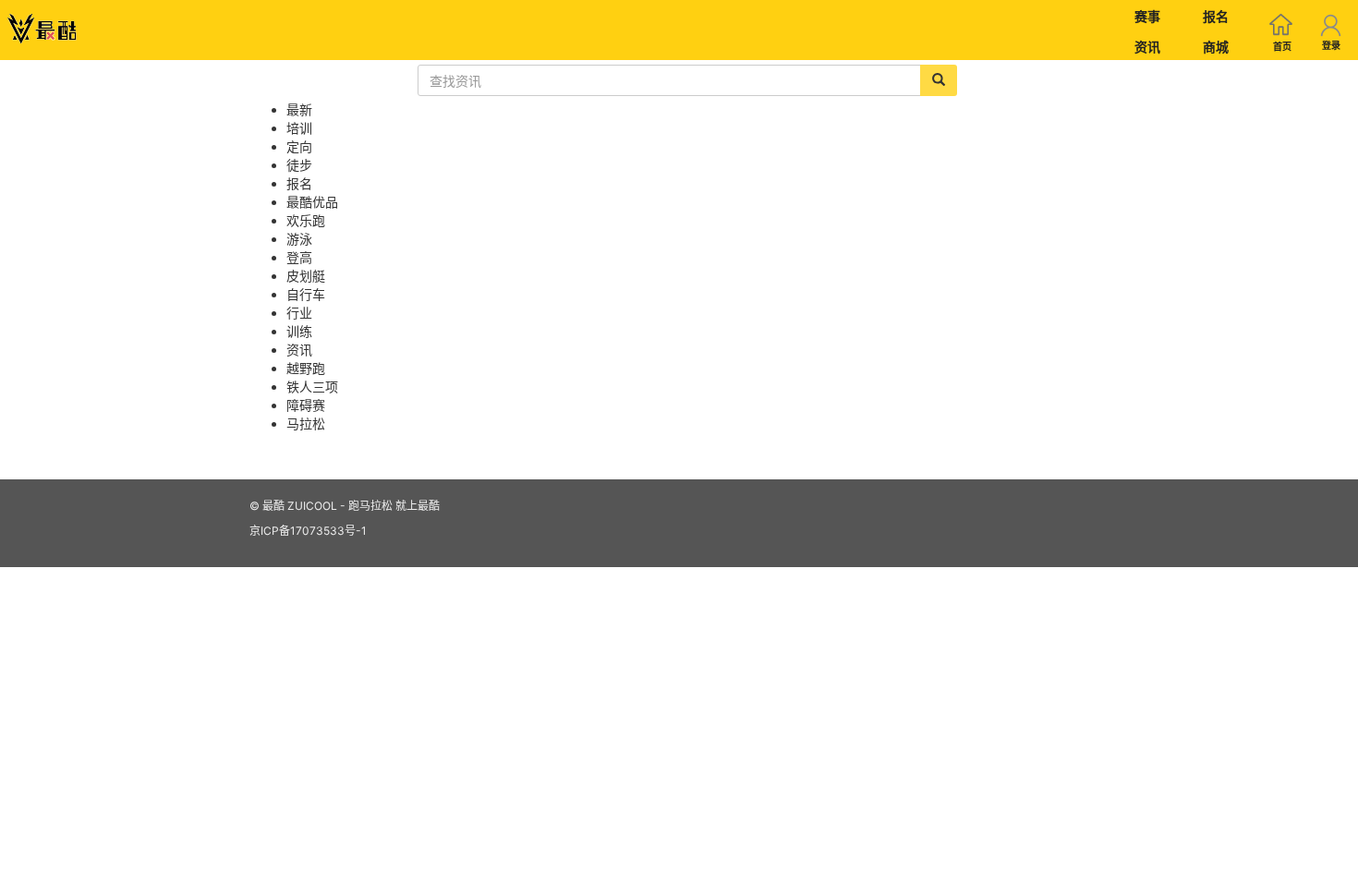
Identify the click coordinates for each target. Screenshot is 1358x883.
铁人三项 (312, 386)
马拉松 (305, 423)
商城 (1216, 46)
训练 (299, 331)
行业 (299, 313)
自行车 (305, 294)
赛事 (1147, 16)
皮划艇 (305, 276)
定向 (299, 146)
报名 (1216, 16)
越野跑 (305, 368)
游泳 (299, 239)
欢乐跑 (305, 220)
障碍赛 (305, 405)
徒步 (299, 165)
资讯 (1147, 46)
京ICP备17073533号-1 (308, 531)
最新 (299, 109)
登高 (299, 257)
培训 (299, 128)
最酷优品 (312, 202)
